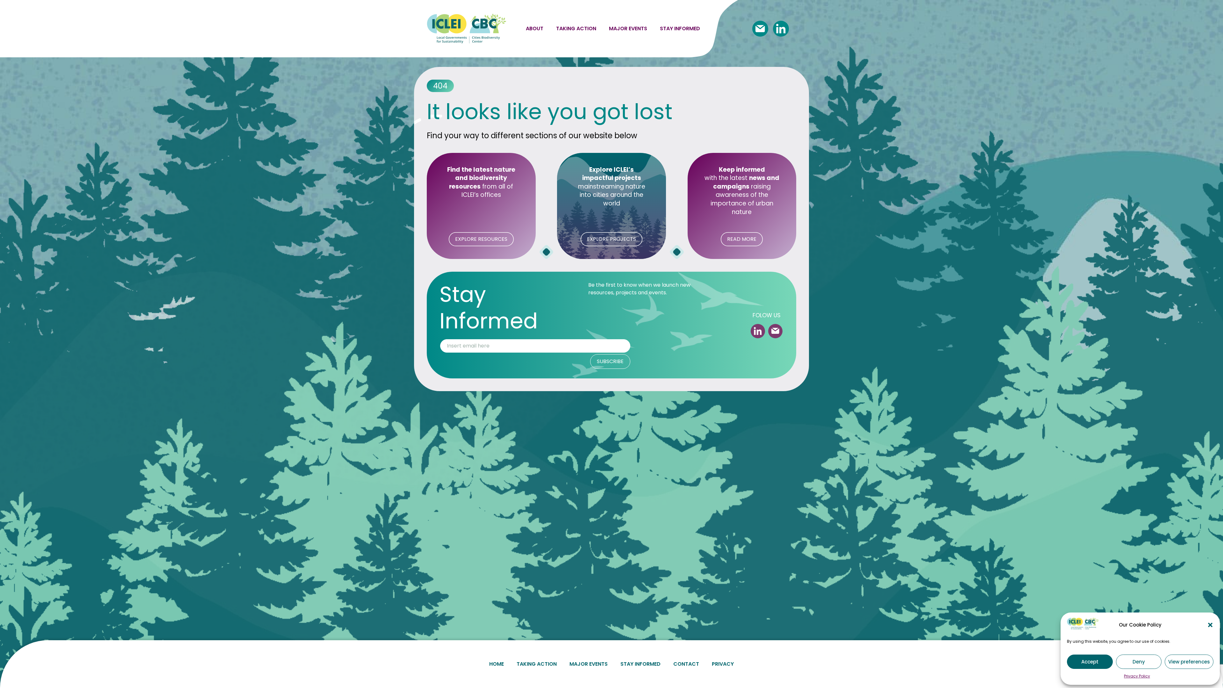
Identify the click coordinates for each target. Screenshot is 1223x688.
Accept (1089, 661)
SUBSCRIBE (610, 361)
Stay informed (680, 28)
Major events (628, 28)
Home (496, 664)
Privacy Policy (1137, 676)
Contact (686, 664)
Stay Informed (640, 664)
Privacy (723, 664)
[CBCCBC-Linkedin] (781, 29)
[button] (1210, 625)
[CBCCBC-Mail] (760, 29)
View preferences (1189, 661)
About (534, 28)
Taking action (576, 28)
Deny (1139, 661)
